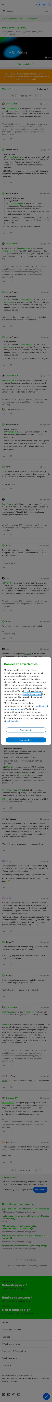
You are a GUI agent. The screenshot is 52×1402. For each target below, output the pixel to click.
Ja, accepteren (26, 740)
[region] (26, 701)
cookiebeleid (42, 706)
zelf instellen (13, 721)
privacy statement (15, 709)
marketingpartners (32, 694)
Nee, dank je (26, 730)
